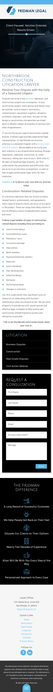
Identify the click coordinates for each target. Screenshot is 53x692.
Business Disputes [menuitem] (16, 344)
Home (26, 619)
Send (41, 466)
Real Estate (26, 626)
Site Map (26, 637)
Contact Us (26, 634)
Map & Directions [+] (26, 609)
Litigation (26, 630)
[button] (27, 688)
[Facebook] (23, 652)
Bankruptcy (26, 623)
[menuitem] (26, 619)
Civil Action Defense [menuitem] (17, 366)
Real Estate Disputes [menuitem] (17, 359)
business (30, 98)
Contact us (7, 182)
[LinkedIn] (30, 652)
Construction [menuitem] (13, 351)
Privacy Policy (26, 641)
